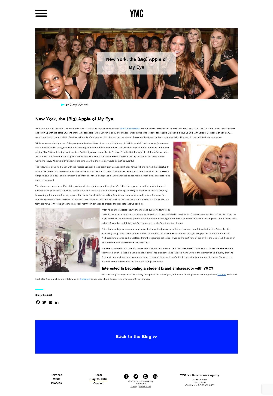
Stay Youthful (99, 379)
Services (56, 375)
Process (56, 383)
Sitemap (133, 386)
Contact (98, 383)
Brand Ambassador (130, 128)
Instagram (85, 279)
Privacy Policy (145, 386)
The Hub (222, 275)
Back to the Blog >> (136, 337)
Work (56, 379)
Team (98, 375)
